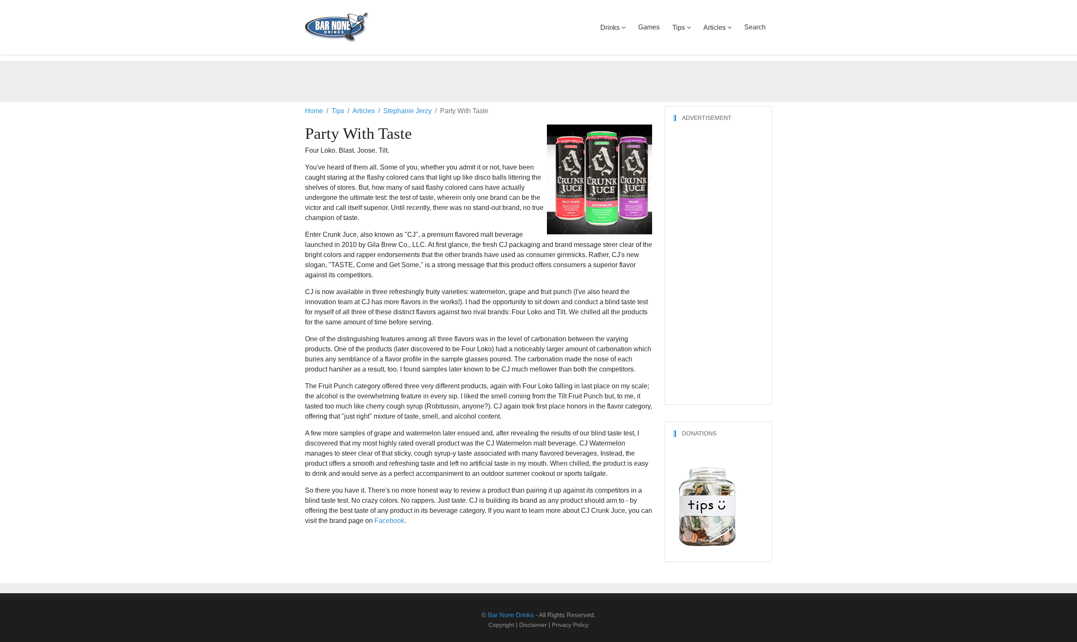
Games (649, 27)
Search (755, 27)
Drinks (610, 27)
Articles (714, 27)
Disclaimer (533, 624)
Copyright (501, 624)
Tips (678, 27)
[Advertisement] (538, 80)
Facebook (389, 520)
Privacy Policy (570, 624)
